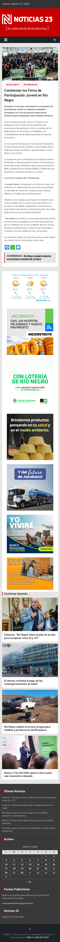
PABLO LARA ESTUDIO (37, 937)
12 (22, 864)
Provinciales (30, 85)
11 (14, 864)
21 (38, 868)
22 (46, 868)
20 (30, 868)
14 (38, 864)
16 (54, 864)
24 (6, 872)
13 (30, 864)
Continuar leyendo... (16, 593)
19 (22, 868)
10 (6, 864)
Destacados (12, 85)
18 (14, 868)
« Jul (29, 882)
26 (22, 872)
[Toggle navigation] (5, 40)
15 (46, 864)
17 (6, 868)
